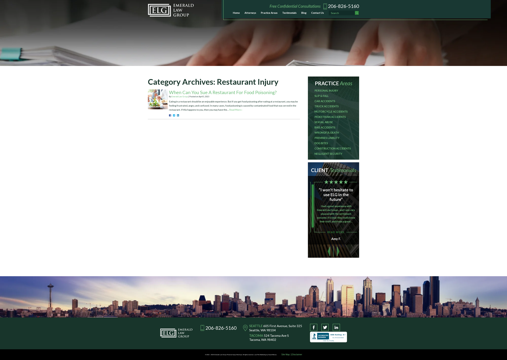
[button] (329, 251)
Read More (333, 232)
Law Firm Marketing (260, 354)
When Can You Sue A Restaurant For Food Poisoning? (223, 92)
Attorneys (250, 12)
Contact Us (317, 12)
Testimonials (289, 12)
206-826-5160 (343, 6)
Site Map (285, 354)
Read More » (235, 109)
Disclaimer (297, 354)
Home (236, 12)
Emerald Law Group (180, 96)
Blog (303, 12)
